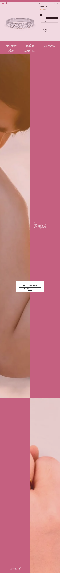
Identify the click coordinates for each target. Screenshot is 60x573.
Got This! (30, 290)
